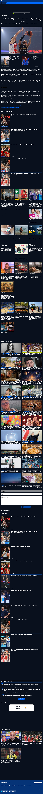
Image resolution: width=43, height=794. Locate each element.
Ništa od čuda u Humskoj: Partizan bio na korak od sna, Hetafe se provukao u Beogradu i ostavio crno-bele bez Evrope (22, 690)
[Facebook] (35, 782)
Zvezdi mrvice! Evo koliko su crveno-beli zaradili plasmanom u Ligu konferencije (17, 695)
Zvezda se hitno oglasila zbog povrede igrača (22, 144)
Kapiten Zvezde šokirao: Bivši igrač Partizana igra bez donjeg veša (25, 174)
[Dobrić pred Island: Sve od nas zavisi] (5, 552)
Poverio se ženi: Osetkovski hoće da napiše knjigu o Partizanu (24, 115)
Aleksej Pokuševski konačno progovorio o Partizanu (24, 575)
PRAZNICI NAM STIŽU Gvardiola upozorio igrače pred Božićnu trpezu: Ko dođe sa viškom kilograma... (11, 744)
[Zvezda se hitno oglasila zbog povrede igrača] (5, 567)
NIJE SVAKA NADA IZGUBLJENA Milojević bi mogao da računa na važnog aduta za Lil (36, 58)
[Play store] (4, 791)
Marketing (35, 788)
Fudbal (9, 785)
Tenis (15, 785)
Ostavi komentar (27, 507)
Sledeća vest (38, 66)
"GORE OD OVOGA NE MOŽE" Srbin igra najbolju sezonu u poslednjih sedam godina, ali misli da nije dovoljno (10, 761)
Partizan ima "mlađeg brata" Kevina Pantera (22, 158)
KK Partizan (12, 107)
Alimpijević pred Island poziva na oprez (21, 590)
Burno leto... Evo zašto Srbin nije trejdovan (22, 634)
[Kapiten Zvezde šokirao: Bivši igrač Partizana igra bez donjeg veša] (5, 655)
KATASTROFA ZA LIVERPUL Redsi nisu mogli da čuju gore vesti (32, 744)
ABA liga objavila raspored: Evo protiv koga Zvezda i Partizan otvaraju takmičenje (24, 130)
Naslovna (2, 785)
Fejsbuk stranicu (23, 105)
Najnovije (6, 785)
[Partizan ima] (5, 626)
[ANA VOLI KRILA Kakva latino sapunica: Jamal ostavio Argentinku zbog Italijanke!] (5, 60)
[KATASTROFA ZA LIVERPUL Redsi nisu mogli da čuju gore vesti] (32, 736)
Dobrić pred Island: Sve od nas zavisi (20, 546)
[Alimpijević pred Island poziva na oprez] (5, 596)
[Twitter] (39, 782)
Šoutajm (18, 785)
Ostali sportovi (28, 785)
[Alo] (2, 0)
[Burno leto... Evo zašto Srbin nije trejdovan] (5, 640)
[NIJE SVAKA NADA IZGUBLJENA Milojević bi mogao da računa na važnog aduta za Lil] (25, 60)
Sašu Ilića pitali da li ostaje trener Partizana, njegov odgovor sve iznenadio (20, 684)
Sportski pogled (22, 785)
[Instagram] (37, 782)
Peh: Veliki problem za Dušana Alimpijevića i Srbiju (24, 605)
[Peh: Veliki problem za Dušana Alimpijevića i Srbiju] (5, 611)
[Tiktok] (41, 782)
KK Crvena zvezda (5, 107)
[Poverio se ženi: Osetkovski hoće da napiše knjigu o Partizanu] (5, 523)
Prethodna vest (5, 66)
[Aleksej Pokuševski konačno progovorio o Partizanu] (5, 582)
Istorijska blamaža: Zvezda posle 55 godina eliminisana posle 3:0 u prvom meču (17, 687)
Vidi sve (21, 698)
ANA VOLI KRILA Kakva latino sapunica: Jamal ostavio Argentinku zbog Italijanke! (14, 58)
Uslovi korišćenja (29, 788)
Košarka (4, 15)
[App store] (12, 791)
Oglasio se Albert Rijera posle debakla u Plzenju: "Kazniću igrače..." (14, 692)
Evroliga (17, 107)
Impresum (40, 788)
